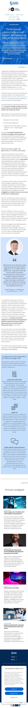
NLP (5, 214)
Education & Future (14, 17)
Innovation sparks (9, 14)
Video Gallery (11, 19)
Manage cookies (14, 697)
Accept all (14, 689)
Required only (14, 693)
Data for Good (19, 14)
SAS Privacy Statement (10, 702)
